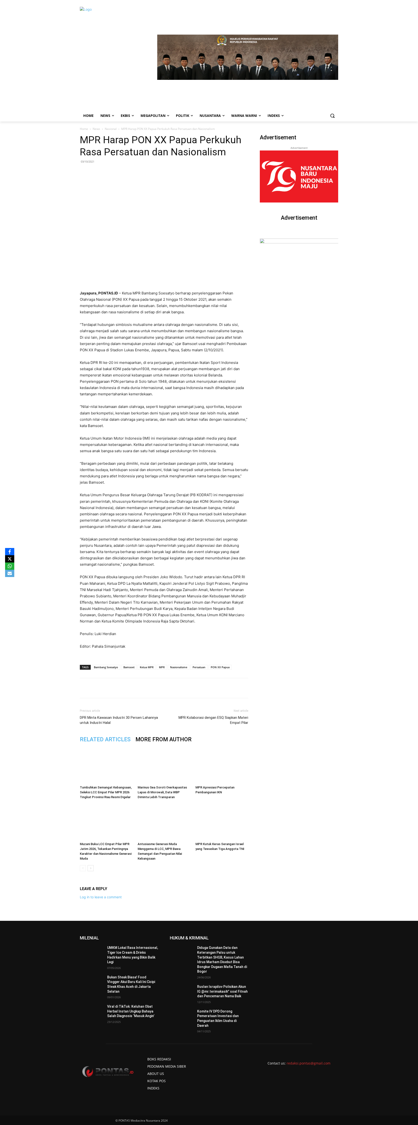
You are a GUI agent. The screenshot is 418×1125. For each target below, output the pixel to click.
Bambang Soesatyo (106, 667)
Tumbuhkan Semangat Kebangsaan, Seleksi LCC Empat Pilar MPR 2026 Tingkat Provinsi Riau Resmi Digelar (106, 792)
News (96, 129)
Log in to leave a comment (101, 897)
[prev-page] (83, 868)
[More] (170, 688)
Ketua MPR (147, 667)
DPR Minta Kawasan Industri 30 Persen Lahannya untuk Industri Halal (119, 720)
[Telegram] (158, 688)
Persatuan (199, 667)
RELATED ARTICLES (105, 739)
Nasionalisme (178, 667)
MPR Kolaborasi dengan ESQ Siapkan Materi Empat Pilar (213, 720)
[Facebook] (114, 688)
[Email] (147, 688)
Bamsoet (128, 667)
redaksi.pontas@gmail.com (308, 1063)
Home (84, 129)
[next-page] (91, 868)
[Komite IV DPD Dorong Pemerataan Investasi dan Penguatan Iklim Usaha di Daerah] (181, 1017)
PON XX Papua (220, 667)
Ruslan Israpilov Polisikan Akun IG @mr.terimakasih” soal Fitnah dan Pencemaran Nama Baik (222, 991)
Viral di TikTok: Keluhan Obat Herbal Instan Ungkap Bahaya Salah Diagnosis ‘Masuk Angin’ (130, 1011)
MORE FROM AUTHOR (163, 739)
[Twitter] (125, 688)
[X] (9, 558)
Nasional (111, 129)
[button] (332, 115)
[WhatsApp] (136, 688)
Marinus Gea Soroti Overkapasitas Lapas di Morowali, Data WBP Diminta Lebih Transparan (162, 792)
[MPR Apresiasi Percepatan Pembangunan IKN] (221, 765)
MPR (162, 667)
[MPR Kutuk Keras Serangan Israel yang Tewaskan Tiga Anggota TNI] (221, 822)
